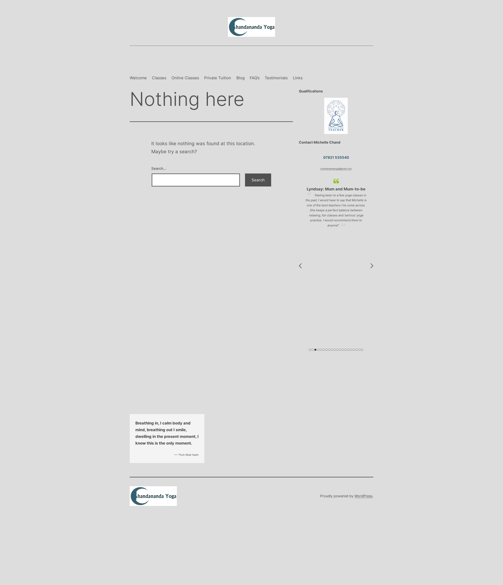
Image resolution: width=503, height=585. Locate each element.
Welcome (138, 78)
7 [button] (326, 350)
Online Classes (185, 78)
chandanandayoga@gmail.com (336, 168)
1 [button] (310, 350)
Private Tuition (217, 78)
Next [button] (371, 265)
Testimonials (276, 78)
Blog (240, 78)
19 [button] (359, 350)
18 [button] (357, 350)
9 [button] (332, 350)
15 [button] (348, 350)
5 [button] (321, 350)
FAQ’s (255, 78)
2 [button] (313, 350)
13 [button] (343, 350)
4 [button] (318, 350)
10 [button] (335, 350)
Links (298, 78)
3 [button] (315, 350)
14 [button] (346, 350)
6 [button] (324, 350)
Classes (159, 78)
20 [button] (362, 350)
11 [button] (337, 350)
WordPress (363, 496)
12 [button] (340, 350)
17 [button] (354, 350)
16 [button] (351, 350)
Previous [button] (300, 265)
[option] (336, 203)
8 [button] (329, 350)
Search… (158, 168)
